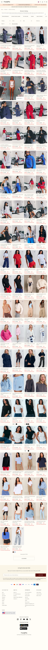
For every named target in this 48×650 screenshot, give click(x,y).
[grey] (13, 424)
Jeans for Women (39, 16)
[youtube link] (24, 619)
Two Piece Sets (25, 16)
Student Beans (4, 605)
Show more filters (15, 23)
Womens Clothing (12, 9)
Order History (38, 592)
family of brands (40, 578)
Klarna (3, 602)
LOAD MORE (24, 558)
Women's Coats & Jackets (16, 16)
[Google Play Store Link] (24, 625)
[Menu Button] (1, 2)
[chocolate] (13, 552)
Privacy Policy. (38, 579)
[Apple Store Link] (24, 628)
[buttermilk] (25, 424)
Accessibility (27, 598)
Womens (5, 9)
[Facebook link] (21, 619)
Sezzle (3, 603)
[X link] (30, 619)
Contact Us (15, 598)
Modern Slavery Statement (18, 597)
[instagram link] (17, 619)
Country (3, 610)
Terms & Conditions (28, 592)
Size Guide (4, 595)
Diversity (15, 595)
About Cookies (27, 595)
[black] (16, 424)
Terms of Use (27, 602)
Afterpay (3, 598)
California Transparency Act (29, 603)
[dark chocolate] (28, 424)
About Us (15, 592)
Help (3, 592)
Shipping (3, 597)
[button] (39, 2)
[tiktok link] (27, 619)
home (2, 9)
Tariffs (26, 600)
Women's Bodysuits (5, 16)
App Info (26, 597)
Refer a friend (38, 595)
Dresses (32, 16)
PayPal (3, 600)
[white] (15, 424)
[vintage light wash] (15, 552)
